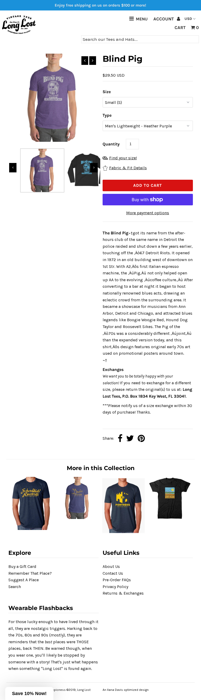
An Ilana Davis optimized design (126, 690)
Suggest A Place (23, 579)
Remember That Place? (30, 573)
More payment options (147, 212)
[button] (29, 693)
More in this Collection (101, 468)
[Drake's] (77, 517)
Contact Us (113, 573)
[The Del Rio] (170, 518)
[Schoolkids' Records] (31, 528)
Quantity (111, 144)
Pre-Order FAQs (117, 579)
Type (107, 115)
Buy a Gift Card (22, 566)
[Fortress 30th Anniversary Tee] (123, 532)
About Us (111, 566)
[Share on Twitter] (130, 438)
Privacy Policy (115, 586)
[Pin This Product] (141, 438)
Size (107, 91)
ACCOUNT (164, 18)
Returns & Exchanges (123, 593)
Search (14, 586)
